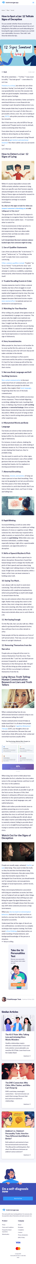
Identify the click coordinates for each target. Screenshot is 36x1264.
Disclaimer (20, 1227)
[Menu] (33, 3)
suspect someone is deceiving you (14, 208)
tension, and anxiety (17, 476)
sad (3, 868)
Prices (3, 1224)
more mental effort (8, 301)
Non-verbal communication (11, 380)
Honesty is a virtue (8, 86)
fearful (29, 865)
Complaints (21, 1230)
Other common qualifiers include (13, 263)
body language (26, 388)
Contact (20, 1232)
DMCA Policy (21, 1237)
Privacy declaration (23, 1235)
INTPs (7, 116)
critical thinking (11, 931)
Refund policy (5, 1234)
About (19, 1224)
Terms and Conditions (8, 1227)
